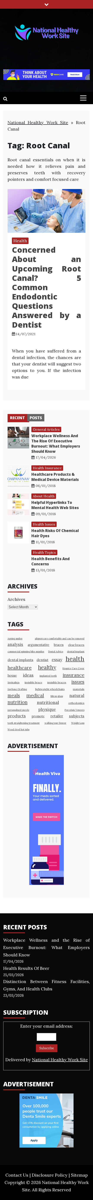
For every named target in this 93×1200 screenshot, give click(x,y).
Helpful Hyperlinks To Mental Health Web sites (55, 505)
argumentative (38, 645)
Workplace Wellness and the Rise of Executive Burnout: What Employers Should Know (55, 443)
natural (76, 695)
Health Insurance (47, 468)
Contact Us (16, 1175)
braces (59, 645)
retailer (56, 716)
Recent (17, 417)
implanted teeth (48, 675)
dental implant (75, 651)
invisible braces (56, 682)
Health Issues (44, 524)
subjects (76, 715)
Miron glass (57, 696)
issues (77, 682)
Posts (36, 417)
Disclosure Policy (49, 1175)
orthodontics (76, 703)
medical (35, 695)
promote (38, 716)
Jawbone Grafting (17, 689)
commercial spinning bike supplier (26, 651)
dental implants (20, 660)
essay (57, 659)
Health (20, 240)
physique (47, 709)
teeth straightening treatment (24, 723)
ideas (28, 675)
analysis (15, 644)
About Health (44, 496)
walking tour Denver (55, 723)
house (12, 675)
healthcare (20, 668)
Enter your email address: (46, 1042)
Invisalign (13, 682)
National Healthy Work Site (38, 122)
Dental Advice (55, 651)
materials (78, 689)
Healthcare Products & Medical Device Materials (55, 477)
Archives (16, 599)
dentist (42, 660)
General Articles (46, 429)
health (75, 659)
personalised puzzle (18, 710)
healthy (47, 667)
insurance (73, 675)
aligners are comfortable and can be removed (59, 638)
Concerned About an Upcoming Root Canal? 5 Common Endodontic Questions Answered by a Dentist (46, 287)
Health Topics (44, 552)
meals (14, 695)
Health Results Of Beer (26, 968)
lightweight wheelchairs (50, 689)
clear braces (76, 645)
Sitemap (79, 1175)
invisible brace (33, 682)
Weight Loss (77, 723)
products (17, 715)
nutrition (17, 702)
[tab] (17, 417)
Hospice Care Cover (73, 668)
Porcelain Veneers (74, 710)
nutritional (48, 702)
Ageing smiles (15, 638)
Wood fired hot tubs (18, 729)
